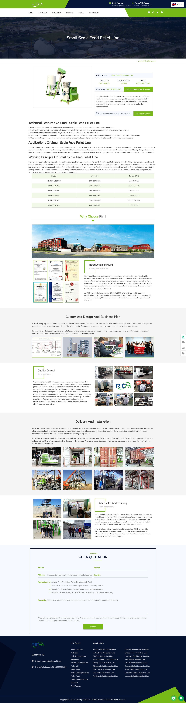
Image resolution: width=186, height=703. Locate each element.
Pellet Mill (74, 666)
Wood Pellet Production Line (136, 663)
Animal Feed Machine (79, 663)
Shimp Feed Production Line (104, 663)
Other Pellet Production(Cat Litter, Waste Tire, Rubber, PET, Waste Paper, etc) (82, 593)
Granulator (75, 659)
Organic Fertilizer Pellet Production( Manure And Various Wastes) (77, 589)
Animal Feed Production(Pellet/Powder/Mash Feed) (71, 582)
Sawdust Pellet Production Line (137, 666)
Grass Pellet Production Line (104, 669)
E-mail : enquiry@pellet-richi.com (48, 661)
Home (139, 61)
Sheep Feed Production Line (136, 653)
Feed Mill (74, 683)
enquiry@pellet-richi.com (122, 5)
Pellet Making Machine (80, 673)
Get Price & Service (143, 114)
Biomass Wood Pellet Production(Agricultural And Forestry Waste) (77, 585)
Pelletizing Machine (78, 656)
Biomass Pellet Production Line (105, 666)
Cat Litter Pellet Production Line (137, 673)
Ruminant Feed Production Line (105, 659)
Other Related (149, 61)
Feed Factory (76, 686)
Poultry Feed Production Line (104, 649)
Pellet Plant (75, 676)
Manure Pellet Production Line (137, 676)
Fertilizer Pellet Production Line (105, 676)
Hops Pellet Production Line (136, 669)
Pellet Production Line (79, 679)
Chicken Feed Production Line (137, 649)
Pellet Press (75, 669)
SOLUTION (56, 13)
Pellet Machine (77, 649)
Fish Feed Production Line (135, 659)
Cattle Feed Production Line (104, 653)
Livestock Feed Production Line (137, 656)
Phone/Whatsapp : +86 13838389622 (51, 667)
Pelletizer (74, 653)
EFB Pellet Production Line (103, 673)
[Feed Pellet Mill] (37, 4)
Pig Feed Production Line (103, 656)
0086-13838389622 (142, 5)
